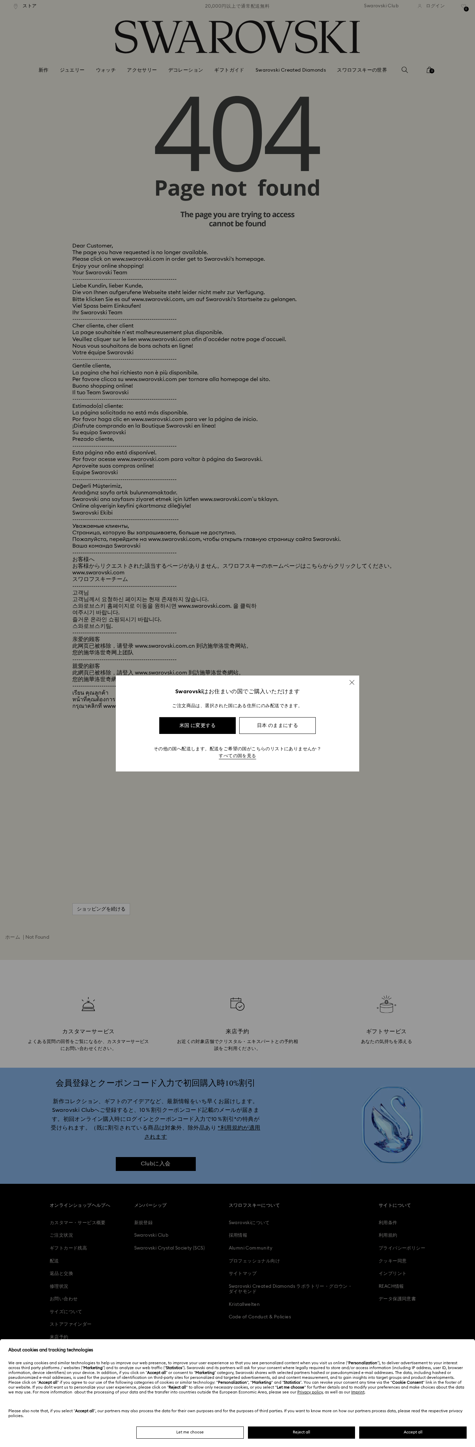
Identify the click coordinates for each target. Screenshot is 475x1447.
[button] (351, 682)
